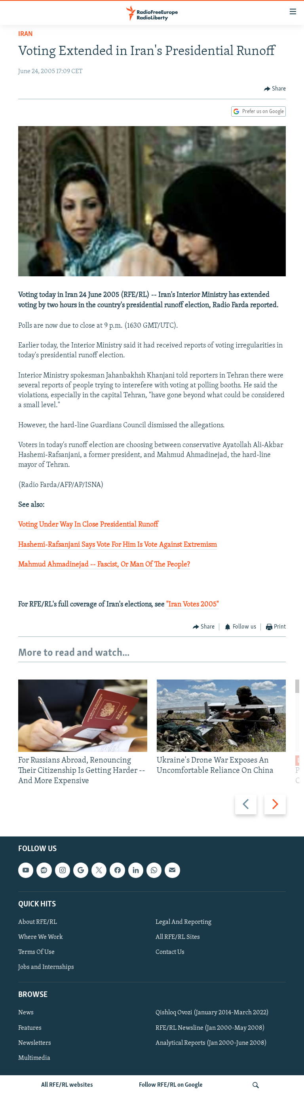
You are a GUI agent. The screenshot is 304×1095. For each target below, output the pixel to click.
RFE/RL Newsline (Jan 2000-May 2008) (210, 1028)
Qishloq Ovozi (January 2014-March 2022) (212, 1013)
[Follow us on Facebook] (117, 870)
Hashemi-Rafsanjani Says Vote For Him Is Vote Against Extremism (117, 545)
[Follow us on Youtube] (25, 870)
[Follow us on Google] (80, 870)
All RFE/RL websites (67, 1085)
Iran (25, 34)
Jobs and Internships (46, 967)
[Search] (256, 1085)
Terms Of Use (36, 952)
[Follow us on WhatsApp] (154, 870)
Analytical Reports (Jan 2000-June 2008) (211, 1043)
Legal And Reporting (183, 922)
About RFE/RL (37, 922)
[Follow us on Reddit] (43, 870)
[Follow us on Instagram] (62, 870)
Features (30, 1028)
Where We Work (40, 937)
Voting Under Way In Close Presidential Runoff (88, 525)
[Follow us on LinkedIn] (135, 870)
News (26, 1013)
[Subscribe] (172, 870)
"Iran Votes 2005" (192, 604)
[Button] (275, 89)
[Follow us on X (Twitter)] (98, 870)
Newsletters (34, 1043)
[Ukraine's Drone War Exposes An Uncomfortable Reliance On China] (221, 716)
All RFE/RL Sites (178, 937)
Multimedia (34, 1058)
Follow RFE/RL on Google (171, 1085)
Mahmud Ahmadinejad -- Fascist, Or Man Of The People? (104, 564)
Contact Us (170, 952)
